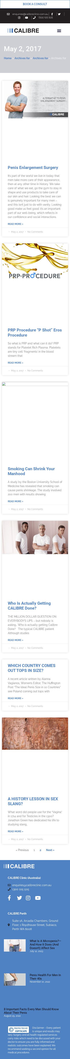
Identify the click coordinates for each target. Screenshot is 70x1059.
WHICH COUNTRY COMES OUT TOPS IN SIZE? (31, 668)
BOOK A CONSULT (35, 4)
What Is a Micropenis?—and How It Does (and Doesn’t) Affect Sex (45, 944)
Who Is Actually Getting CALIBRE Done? (29, 606)
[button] (59, 30)
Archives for (22, 58)
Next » (50, 850)
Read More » (15, 224)
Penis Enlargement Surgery (33, 167)
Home (7, 58)
